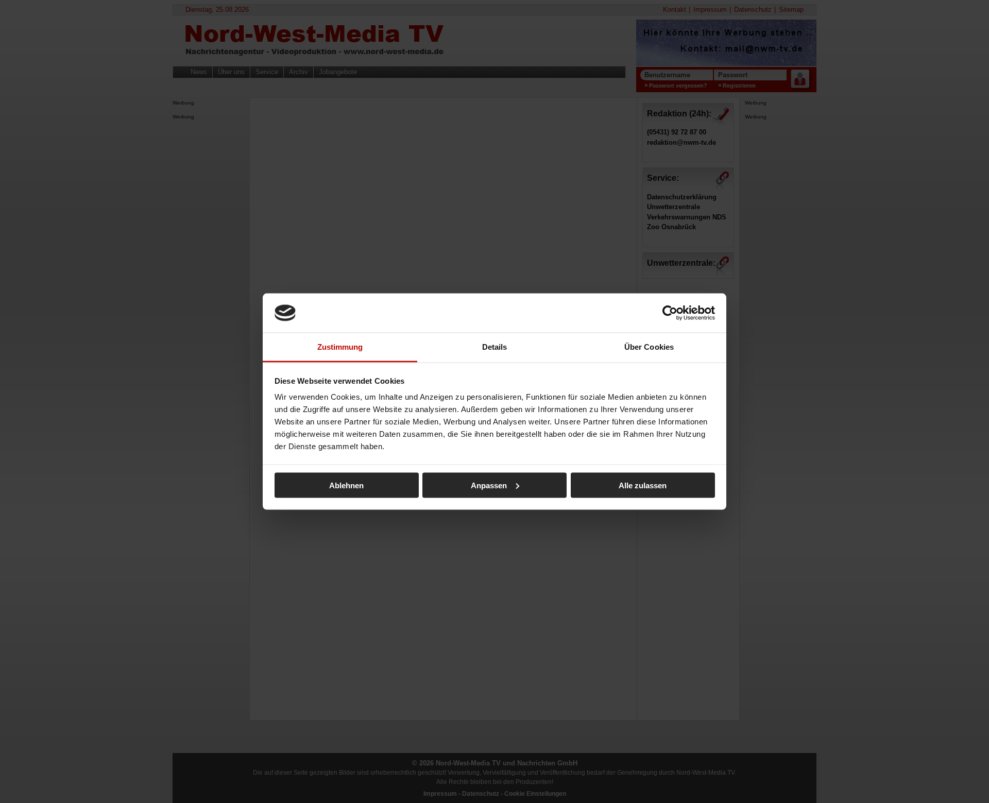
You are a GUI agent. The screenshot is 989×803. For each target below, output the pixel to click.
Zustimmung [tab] (340, 347)
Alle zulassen (643, 485)
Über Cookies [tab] (649, 347)
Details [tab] (494, 347)
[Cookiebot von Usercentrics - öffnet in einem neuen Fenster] (670, 312)
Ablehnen (346, 485)
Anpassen (489, 485)
